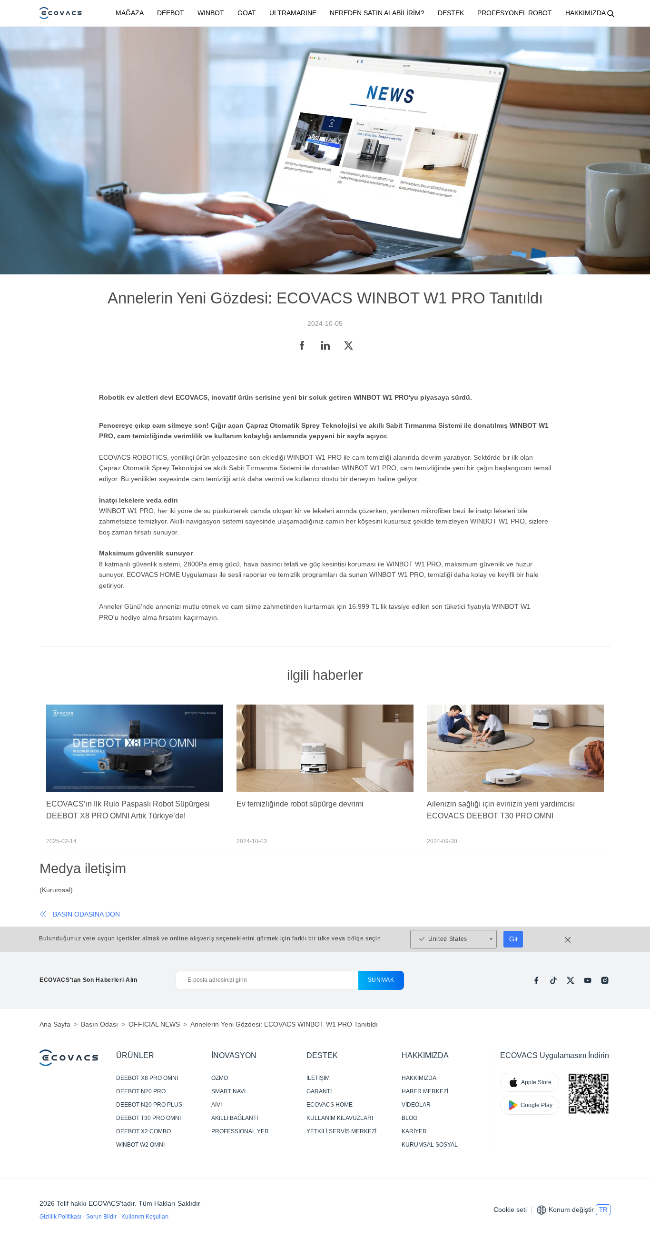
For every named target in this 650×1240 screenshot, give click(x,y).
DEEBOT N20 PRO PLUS (149, 1104)
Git (513, 939)
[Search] (610, 13)
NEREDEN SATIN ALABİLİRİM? (377, 13)
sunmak (381, 980)
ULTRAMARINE (292, 13)
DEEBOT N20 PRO (141, 1091)
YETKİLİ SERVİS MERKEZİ (341, 1131)
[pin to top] (630, 1108)
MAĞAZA (130, 13)
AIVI (216, 1104)
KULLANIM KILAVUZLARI (339, 1118)
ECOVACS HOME (329, 1104)
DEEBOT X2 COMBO (143, 1131)
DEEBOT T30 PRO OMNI (148, 1118)
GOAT (246, 13)
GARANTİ (319, 1091)
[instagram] (605, 980)
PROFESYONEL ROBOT (514, 13)
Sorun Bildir (102, 1216)
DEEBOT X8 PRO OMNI (147, 1078)
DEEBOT (170, 13)
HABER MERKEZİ (425, 1091)
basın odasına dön (86, 914)
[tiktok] (553, 980)
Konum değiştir (571, 1209)
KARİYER (414, 1131)
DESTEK (451, 13)
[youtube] (587, 980)
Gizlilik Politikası (61, 1216)
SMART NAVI (228, 1091)
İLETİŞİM (318, 1078)
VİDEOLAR (416, 1104)
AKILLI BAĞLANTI (234, 1118)
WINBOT (210, 13)
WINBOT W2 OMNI (140, 1144)
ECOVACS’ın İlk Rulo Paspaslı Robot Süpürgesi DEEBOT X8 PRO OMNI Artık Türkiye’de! (128, 810)
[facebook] (536, 980)
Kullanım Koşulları (144, 1216)
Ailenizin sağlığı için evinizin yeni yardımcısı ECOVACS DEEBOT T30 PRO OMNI (501, 810)
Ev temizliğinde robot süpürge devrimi (300, 804)
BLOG (409, 1118)
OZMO (219, 1078)
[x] (570, 980)
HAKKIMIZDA (585, 13)
